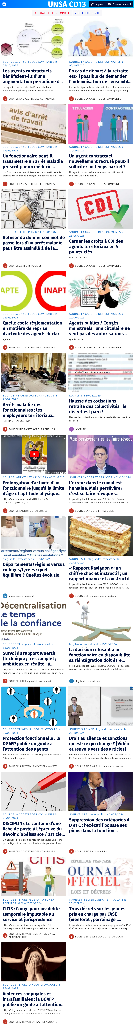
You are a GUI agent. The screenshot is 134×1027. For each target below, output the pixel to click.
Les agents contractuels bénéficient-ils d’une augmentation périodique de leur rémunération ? (32, 76)
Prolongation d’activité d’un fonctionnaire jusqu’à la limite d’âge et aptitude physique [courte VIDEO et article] (33, 488)
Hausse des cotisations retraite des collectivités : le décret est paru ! (98, 406)
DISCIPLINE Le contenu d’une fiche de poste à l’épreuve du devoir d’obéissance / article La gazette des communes (32, 829)
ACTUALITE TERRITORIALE (52, 13)
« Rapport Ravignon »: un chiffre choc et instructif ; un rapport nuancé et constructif (99, 573)
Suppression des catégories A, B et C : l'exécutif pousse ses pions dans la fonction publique (99, 825)
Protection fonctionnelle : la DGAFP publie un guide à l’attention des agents (31, 744)
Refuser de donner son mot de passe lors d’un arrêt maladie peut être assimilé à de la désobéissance (34, 243)
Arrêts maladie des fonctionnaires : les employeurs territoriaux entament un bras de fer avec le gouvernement (33, 410)
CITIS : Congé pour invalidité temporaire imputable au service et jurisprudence (31, 914)
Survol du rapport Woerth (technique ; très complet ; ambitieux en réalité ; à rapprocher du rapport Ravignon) (29, 659)
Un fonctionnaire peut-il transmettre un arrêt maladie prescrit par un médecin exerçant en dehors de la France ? (33, 161)
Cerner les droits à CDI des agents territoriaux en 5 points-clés (96, 246)
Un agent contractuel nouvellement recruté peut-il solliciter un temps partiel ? (99, 161)
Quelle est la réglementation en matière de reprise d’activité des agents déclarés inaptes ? (33, 328)
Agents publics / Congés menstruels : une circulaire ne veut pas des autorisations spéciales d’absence (99, 328)
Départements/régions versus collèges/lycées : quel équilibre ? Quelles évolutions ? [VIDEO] (34, 570)
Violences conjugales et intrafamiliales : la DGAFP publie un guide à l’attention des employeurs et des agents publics (34, 999)
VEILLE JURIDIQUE (87, 13)
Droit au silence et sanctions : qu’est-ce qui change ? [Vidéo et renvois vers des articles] (99, 744)
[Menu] (4, 4)
